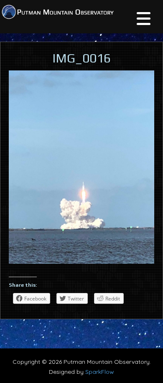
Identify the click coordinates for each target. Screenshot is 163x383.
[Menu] (143, 19)
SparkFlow (99, 371)
